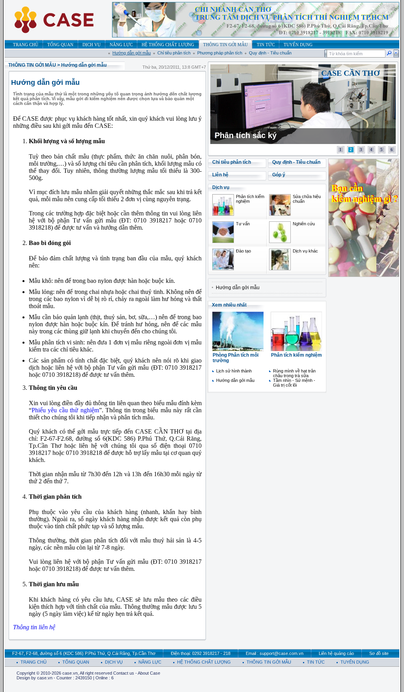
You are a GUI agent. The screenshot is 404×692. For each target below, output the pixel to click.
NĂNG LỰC (149, 662)
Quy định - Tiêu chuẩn (270, 52)
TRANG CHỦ (34, 662)
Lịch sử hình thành (234, 370)
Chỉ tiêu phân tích (174, 52)
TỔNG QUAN (75, 662)
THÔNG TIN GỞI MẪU (32, 65)
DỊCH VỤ (114, 662)
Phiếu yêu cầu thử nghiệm (65, 410)
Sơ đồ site (379, 653)
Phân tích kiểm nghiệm (296, 355)
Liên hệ (220, 175)
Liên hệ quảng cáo (336, 653)
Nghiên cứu (304, 223)
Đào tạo (243, 251)
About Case (149, 673)
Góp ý (278, 175)
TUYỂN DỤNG (354, 662)
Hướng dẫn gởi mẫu (131, 52)
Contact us (123, 673)
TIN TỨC (316, 662)
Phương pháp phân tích (219, 52)
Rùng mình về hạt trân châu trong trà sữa (294, 373)
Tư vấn (243, 223)
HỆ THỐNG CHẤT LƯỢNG (204, 662)
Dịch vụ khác (305, 251)
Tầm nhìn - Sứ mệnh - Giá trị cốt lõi (294, 382)
